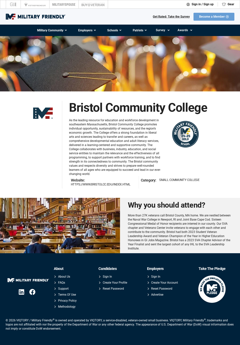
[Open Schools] (120, 30)
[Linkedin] (21, 292)
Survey (160, 30)
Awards (183, 30)
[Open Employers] (94, 30)
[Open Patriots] (145, 30)
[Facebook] (32, 292)
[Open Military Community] (65, 30)
